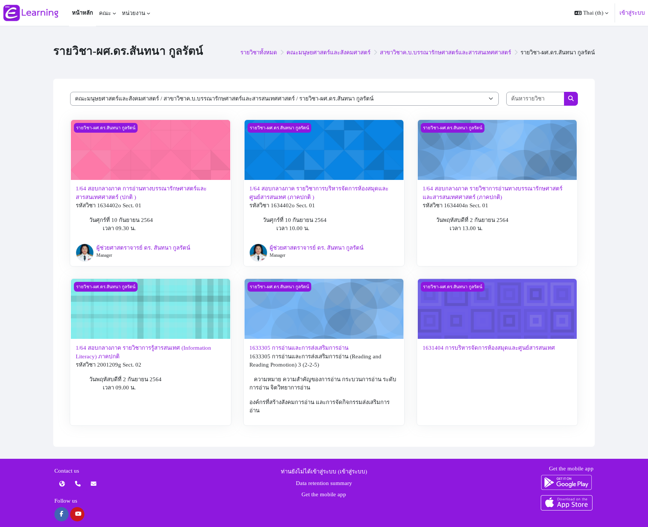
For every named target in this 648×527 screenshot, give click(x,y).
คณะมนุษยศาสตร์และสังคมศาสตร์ (328, 52)
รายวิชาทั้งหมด (258, 52)
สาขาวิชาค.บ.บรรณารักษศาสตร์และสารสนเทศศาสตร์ (445, 52)
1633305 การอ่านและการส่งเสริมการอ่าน (298, 348)
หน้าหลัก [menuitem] (82, 13)
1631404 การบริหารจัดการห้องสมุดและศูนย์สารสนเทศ (489, 348)
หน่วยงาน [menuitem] (133, 13)
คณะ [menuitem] (105, 13)
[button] (591, 13)
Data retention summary (324, 483)
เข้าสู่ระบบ (632, 13)
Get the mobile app (324, 494)
